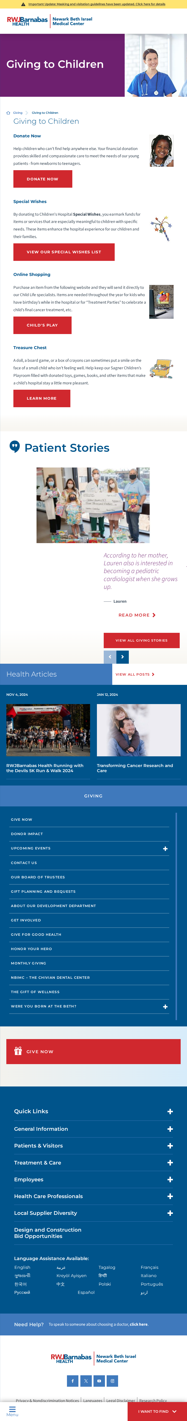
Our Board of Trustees (38, 877)
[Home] (50, 21)
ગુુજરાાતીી (22, 1275)
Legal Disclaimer (120, 1400)
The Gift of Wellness (35, 992)
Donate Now (42, 179)
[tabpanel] (94, 505)
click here (139, 1324)
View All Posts (133, 674)
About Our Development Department (53, 906)
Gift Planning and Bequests (43, 891)
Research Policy (153, 1400)
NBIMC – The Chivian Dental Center (50, 978)
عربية (61, 1267)
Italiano (149, 1275)
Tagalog (107, 1267)
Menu (12, 1414)
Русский (22, 1292)
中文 (60, 1284)
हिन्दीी (103, 1275)
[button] (157, 1411)
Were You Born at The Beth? (43, 1006)
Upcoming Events (31, 848)
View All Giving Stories (142, 640)
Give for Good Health (36, 934)
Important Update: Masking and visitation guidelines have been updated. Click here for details (96, 4)
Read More (134, 615)
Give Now (21, 819)
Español (86, 1292)
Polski (105, 1284)
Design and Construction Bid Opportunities (48, 1233)
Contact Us (24, 863)
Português (152, 1284)
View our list (64, 252)
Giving (17, 113)
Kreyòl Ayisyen (71, 1275)
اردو (144, 1292)
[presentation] (145, 588)
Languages (92, 1400)
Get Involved (26, 920)
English (22, 1267)
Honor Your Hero (31, 949)
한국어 (20, 1284)
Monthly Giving (28, 963)
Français (149, 1267)
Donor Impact (27, 834)
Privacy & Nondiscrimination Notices (47, 1400)
